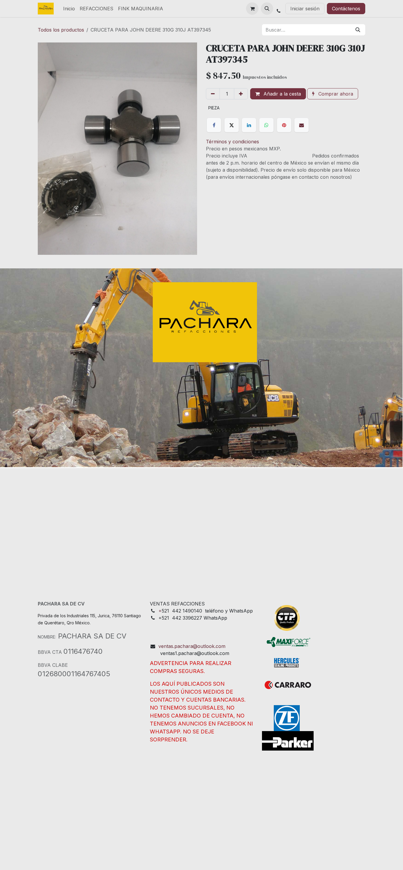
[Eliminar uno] (213, 93)
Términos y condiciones (232, 142)
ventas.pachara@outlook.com (191, 646)
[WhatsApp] (266, 125)
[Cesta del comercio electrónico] (252, 8)
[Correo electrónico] (301, 125)
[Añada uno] (241, 93)
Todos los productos (61, 30)
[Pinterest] (284, 125)
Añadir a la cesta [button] (281, 94)
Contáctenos (346, 9)
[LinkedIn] (249, 125)
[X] (232, 125)
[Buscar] (357, 29)
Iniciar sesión (305, 9)
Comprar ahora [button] (335, 94)
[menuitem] (69, 8)
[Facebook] (214, 125)
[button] (267, 8)
